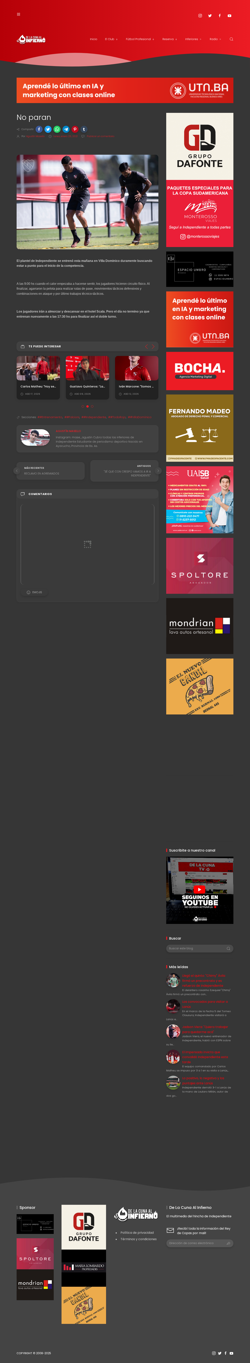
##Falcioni (71, 417)
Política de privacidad (137, 1232)
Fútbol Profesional (138, 39)
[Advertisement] (199, 741)
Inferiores (191, 39)
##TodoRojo (117, 417)
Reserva (168, 39)
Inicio (93, 39)
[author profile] (35, 437)
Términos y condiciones (139, 1239)
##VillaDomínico (140, 417)
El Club (109, 39)
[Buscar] (231, 39)
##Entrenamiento (50, 417)
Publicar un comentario (100, 136)
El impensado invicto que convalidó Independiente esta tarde (205, 1057)
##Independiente (93, 417)
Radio (214, 39)
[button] (39, 129)
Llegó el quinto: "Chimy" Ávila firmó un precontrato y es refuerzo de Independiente (203, 980)
